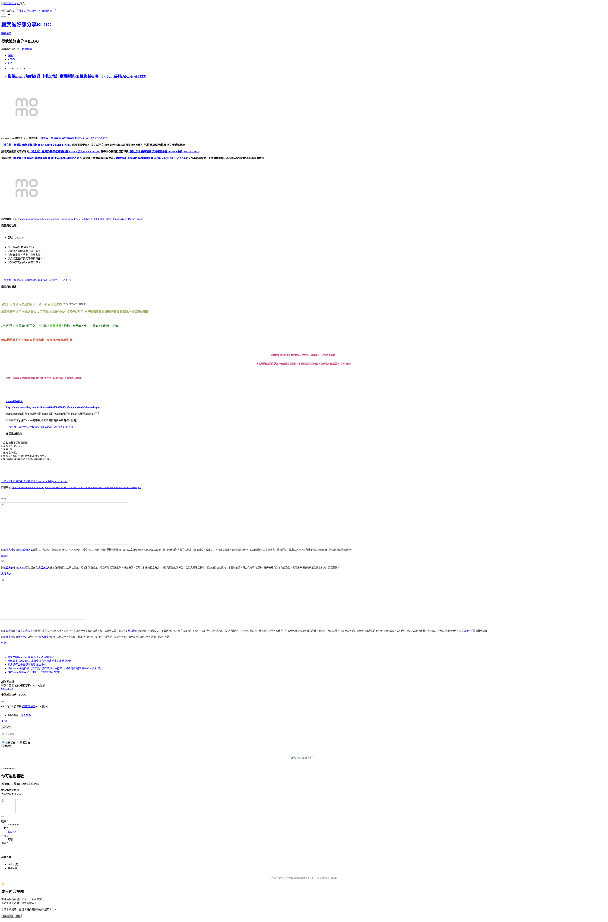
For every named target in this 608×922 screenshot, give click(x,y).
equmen (22, 567)
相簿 (10, 55)
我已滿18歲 (8, 916)
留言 (32, 706)
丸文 (9, 573)
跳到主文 (6, 33)
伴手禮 (471, 631)
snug (3, 498)
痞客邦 (26, 706)
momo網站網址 (14, 401)
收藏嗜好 (27, 49)
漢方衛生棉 (45, 637)
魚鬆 (3, 573)
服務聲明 (334, 878)
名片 (10, 63)
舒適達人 (22, 637)
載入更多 (7, 727)
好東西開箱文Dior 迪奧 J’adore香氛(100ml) (31, 657)
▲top (4, 720)
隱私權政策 (322, 878)
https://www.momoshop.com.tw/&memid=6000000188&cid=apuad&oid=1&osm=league (53, 407)
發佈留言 (7, 746)
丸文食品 (30, 631)
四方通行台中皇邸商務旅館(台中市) (27, 664)
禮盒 (463, 631)
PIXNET (280, 878)
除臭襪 (9, 549)
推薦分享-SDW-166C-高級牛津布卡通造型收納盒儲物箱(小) (40, 660)
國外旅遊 (26, 715)
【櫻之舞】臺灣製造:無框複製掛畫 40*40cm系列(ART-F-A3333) (73, 138)
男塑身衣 (43, 567)
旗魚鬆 (131, 631)
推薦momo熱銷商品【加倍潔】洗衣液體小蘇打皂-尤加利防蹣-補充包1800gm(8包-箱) (54, 668)
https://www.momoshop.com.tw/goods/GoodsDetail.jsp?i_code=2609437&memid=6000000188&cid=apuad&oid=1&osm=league (78, 219)
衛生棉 (9, 637)
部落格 (11, 59)
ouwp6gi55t (7, 688)
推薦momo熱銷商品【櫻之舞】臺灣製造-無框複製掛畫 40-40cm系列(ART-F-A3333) (77, 76)
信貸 (3, 643)
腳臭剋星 (28, 549)
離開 (18, 916)
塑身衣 (4, 555)
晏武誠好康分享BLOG (26, 24)
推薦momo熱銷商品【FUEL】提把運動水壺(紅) (34, 672)
